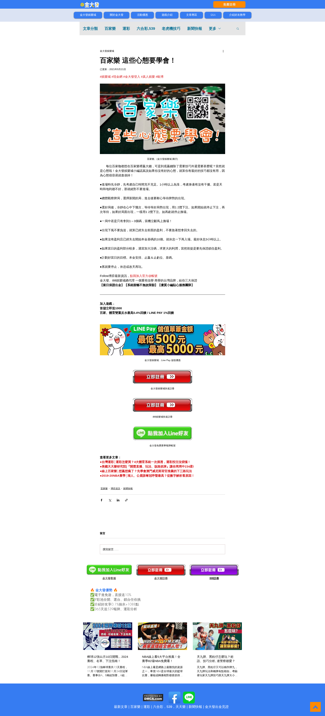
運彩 (126, 28)
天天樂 (181, 707)
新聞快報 (194, 28)
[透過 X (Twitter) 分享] (109, 500)
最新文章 (120, 707)
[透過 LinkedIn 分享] (118, 500)
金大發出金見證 (217, 707)
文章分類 (90, 28)
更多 (212, 28)
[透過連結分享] (126, 500)
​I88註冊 (214, 578)
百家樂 (110, 28)
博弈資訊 (115, 488)
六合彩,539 (146, 28)
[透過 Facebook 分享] (101, 500)
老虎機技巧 (171, 28)
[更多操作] (223, 51)
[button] (237, 28)
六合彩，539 (162, 707)
